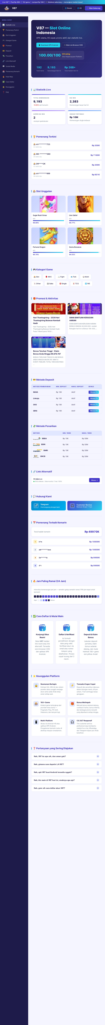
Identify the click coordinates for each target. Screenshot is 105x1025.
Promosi (7, 45)
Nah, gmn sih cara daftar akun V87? (49, 788)
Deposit (6, 51)
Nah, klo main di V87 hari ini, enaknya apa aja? (54, 780)
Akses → (94, 480)
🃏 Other (37, 284)
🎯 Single (63, 284)
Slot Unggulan (9, 35)
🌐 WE (87, 284)
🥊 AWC (48, 277)
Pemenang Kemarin (11, 71)
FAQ (5, 92)
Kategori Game (9, 40)
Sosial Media (8, 66)
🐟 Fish (73, 277)
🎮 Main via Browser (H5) (73, 45)
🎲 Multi (85, 277)
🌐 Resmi (68, 8)
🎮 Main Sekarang (93, 8)
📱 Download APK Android (48, 45)
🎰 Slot (36, 277)
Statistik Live (8, 25)
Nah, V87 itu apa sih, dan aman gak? (50, 756)
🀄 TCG (76, 284)
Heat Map (7, 76)
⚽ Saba (50, 284)
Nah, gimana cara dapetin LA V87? (49, 764)
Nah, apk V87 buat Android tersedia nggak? (53, 772)
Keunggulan (8, 87)
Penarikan (7, 56)
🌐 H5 (79, 8)
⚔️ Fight (61, 277)
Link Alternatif (9, 61)
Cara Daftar (8, 82)
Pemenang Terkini (10, 30)
